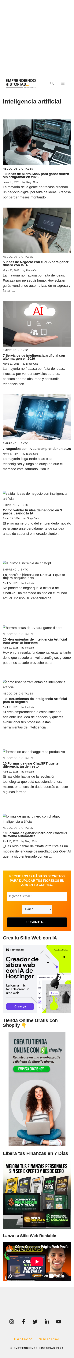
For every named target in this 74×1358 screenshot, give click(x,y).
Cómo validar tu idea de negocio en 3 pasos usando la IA (32, 511)
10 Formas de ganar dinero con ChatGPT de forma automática (35, 834)
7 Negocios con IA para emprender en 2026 (37, 449)
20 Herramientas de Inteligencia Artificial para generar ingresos (35, 641)
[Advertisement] (37, 37)
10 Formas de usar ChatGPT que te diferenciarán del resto (30, 765)
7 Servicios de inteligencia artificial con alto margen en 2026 (34, 357)
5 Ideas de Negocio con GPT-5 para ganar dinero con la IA (35, 263)
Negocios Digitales (18, 168)
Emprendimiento (15, 350)
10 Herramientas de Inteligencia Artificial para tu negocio (35, 700)
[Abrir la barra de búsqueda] (52, 83)
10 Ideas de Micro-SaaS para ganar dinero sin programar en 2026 (36, 175)
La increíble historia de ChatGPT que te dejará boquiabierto (34, 576)
